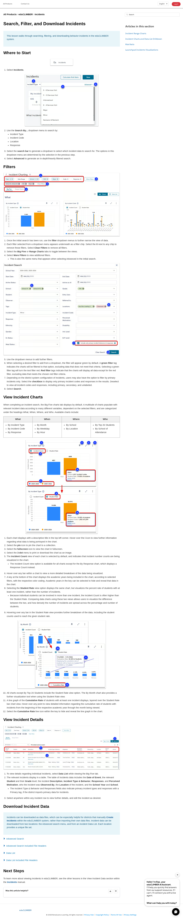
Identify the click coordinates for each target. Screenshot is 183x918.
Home (7, 4)
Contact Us (25, 4)
